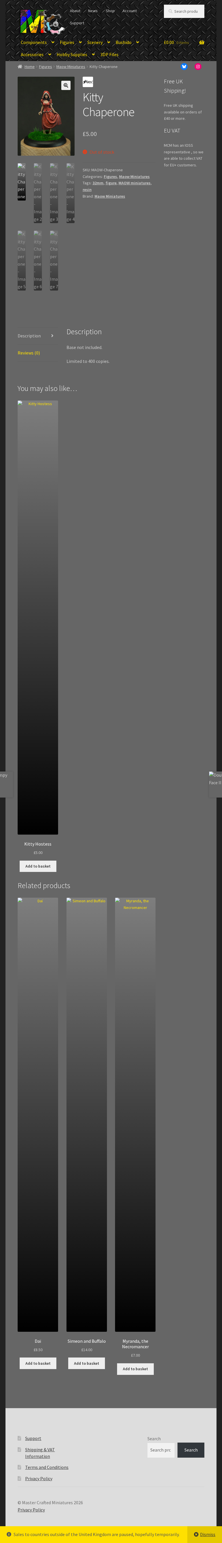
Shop (110, 10)
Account (130, 10)
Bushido (124, 42)
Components (34, 42)
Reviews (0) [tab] (29, 353)
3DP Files (109, 54)
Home (30, 66)
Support (77, 22)
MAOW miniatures (135, 182)
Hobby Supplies (72, 54)
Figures (67, 42)
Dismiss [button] (207, 1534)
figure (111, 182)
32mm (97, 182)
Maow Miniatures (70, 66)
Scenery (95, 42)
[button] (66, 85)
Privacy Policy (38, 1478)
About (75, 10)
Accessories (32, 54)
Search (154, 1438)
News (93, 10)
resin (87, 189)
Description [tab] (29, 336)
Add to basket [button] (38, 866)
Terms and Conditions (47, 1467)
